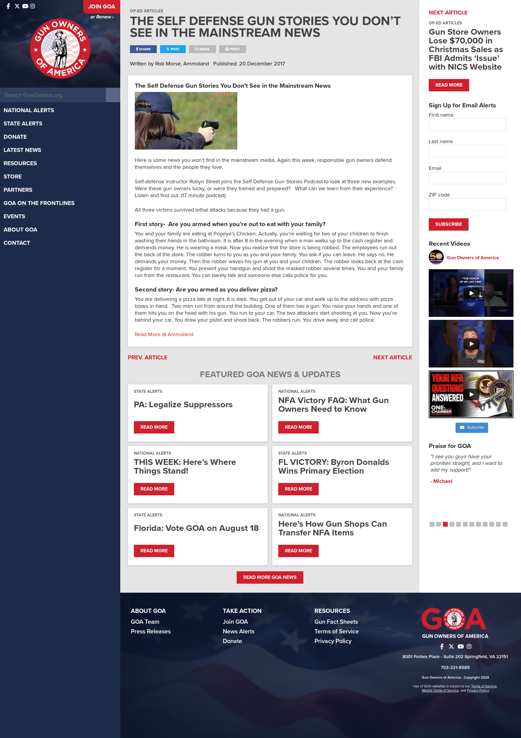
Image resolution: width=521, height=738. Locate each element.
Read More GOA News (270, 577)
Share (144, 49)
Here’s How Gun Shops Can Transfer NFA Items (332, 528)
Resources (20, 163)
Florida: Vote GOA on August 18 (196, 528)
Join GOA (101, 6)
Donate (15, 137)
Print (234, 49)
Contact (17, 243)
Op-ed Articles (146, 11)
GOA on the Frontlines (39, 203)
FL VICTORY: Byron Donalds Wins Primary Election (333, 466)
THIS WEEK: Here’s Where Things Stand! (185, 466)
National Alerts (29, 110)
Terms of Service (336, 631)
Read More (154, 427)
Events (14, 216)
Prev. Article (147, 357)
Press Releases (151, 631)
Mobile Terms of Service (440, 690)
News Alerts (238, 631)
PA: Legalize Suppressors (183, 404)
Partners (18, 190)
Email (204, 49)
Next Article (392, 357)
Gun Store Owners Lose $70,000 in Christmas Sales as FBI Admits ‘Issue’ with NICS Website (466, 49)
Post (175, 49)
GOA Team (145, 622)
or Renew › (101, 16)
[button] (432, 524)
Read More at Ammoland (164, 334)
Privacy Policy (333, 641)
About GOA (20, 229)
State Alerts (23, 123)
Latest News (22, 150)
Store (13, 176)
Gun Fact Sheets (336, 622)
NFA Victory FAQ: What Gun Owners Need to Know (333, 404)
